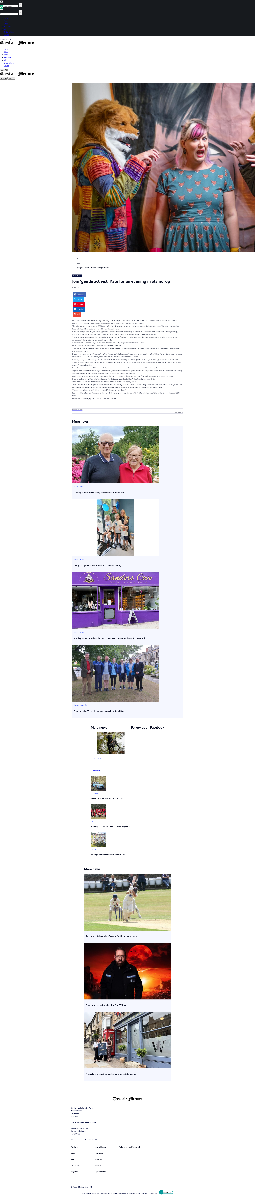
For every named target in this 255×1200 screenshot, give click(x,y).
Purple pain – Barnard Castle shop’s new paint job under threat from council (109, 638)
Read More (97, 770)
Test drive (7, 57)
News (6, 52)
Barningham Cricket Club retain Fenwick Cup (108, 855)
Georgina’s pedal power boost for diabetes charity (97, 565)
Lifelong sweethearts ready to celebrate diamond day (99, 492)
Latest (76, 486)
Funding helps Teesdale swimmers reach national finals (99, 711)
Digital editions (9, 63)
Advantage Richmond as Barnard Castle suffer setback (111, 936)
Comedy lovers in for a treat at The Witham (106, 1005)
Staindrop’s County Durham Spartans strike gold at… (111, 826)
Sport (6, 55)
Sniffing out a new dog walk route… (110, 764)
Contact (6, 66)
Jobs (5, 60)
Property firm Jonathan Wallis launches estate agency (111, 1074)
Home (6, 49)
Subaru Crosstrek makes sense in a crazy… (107, 798)
